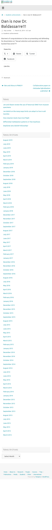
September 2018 (9, 179)
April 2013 (7, 431)
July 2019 (6, 144)
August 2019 (7, 140)
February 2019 (8, 164)
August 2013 (7, 415)
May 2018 (6, 195)
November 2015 (9, 309)
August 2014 (7, 368)
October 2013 (8, 407)
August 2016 (7, 278)
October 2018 (8, 176)
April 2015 (7, 337)
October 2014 (8, 360)
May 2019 (6, 152)
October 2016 (8, 270)
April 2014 (7, 384)
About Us (12, 472)
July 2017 (6, 235)
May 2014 (6, 380)
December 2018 (9, 172)
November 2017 (9, 219)
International (37, 474)
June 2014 (7, 376)
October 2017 (8, 223)
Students (22, 474)
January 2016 (8, 301)
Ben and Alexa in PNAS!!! (13, 86)
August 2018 (7, 183)
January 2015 (8, 349)
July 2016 (6, 282)
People (27, 472)
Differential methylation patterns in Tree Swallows (21, 122)
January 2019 (8, 168)
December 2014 (9, 352)
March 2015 (7, 341)
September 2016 (9, 274)
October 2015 (8, 313)
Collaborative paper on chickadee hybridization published (41, 88)
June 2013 (7, 423)
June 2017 (7, 239)
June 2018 (7, 191)
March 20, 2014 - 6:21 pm (23, 30)
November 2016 (9, 266)
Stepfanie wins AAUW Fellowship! (15, 126)
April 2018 (7, 199)
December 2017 (9, 215)
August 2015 (7, 321)
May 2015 (6, 333)
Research (20, 472)
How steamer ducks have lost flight (16, 118)
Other (29, 474)
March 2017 (7, 250)
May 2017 (6, 242)
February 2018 (8, 207)
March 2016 (7, 293)
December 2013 (9, 400)
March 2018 (7, 203)
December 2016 (9, 262)
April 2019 (7, 156)
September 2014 (9, 364)
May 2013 (6, 427)
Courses (34, 472)
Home (5, 472)
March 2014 (7, 388)
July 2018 (6, 187)
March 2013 (7, 435)
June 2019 (7, 148)
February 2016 (8, 297)
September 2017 (9, 227)
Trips (40, 472)
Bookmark (7, 78)
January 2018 (8, 211)
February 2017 (8, 254)
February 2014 (8, 392)
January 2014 (8, 396)
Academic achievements (13, 15)
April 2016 (7, 290)
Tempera (38, 477)
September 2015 (9, 317)
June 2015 (7, 329)
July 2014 (6, 372)
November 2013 (9, 404)
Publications (7, 474)
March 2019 (7, 160)
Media (15, 474)
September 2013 (9, 411)
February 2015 (8, 345)
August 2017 (7, 231)
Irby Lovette (7, 30)
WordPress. (45, 477)
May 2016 (6, 286)
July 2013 (6, 419)
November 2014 (9, 356)
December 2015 (9, 305)
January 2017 (8, 258)
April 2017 (7, 246)
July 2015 (6, 325)
